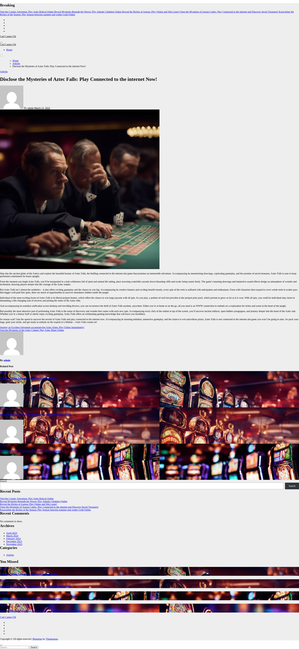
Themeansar (52, 639)
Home (9, 49)
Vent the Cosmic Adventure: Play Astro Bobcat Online (28, 378)
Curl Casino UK (8, 36)
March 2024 (12, 535)
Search (3, 481)
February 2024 (13, 538)
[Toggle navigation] (1, 42)
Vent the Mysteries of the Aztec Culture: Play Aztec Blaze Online (32, 330)
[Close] (1, 645)
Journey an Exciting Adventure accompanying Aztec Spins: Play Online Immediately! (42, 327)
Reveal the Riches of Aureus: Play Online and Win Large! (30, 451)
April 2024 (11, 533)
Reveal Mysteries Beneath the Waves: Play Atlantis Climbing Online (35, 414)
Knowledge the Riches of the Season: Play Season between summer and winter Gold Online (45, 509)
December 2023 (14, 541)
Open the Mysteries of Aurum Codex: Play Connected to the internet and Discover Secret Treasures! (49, 507)
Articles (4, 71)
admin (31, 108)
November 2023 (14, 544)
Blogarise (37, 639)
